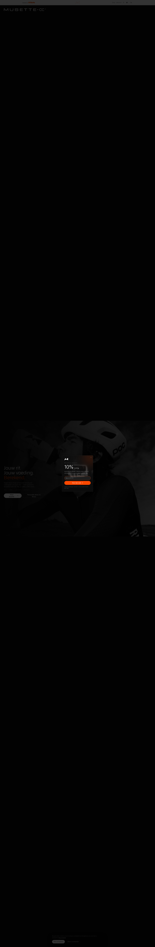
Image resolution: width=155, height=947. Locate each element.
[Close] (91, 457)
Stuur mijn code (76, 482)
